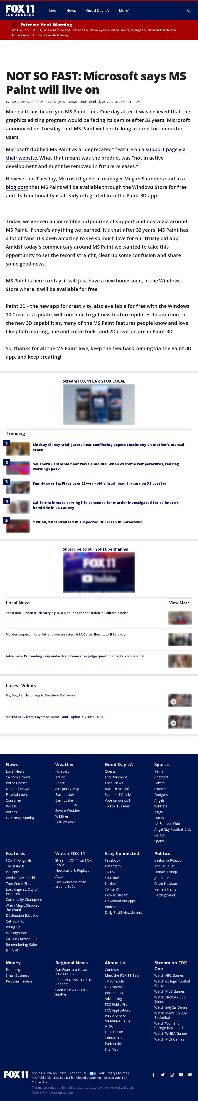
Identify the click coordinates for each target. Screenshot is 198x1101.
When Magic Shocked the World (22, 907)
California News (18, 777)
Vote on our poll (117, 800)
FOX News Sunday (20, 817)
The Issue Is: (15, 866)
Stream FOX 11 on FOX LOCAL (73, 862)
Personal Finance (19, 981)
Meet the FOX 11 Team (123, 975)
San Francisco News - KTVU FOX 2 (72, 971)
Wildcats (160, 806)
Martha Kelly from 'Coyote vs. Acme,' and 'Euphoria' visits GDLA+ (55, 717)
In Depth (12, 872)
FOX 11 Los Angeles (51, 102)
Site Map (112, 1049)
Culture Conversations (23, 938)
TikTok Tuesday (117, 806)
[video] (180, 700)
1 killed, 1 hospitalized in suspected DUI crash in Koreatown (88, 522)
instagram (172, 1075)
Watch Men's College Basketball (170, 1015)
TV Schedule (114, 981)
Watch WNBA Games (171, 1033)
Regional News (71, 963)
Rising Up (13, 927)
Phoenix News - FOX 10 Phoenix (73, 981)
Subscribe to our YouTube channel (95, 549)
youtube (181, 1075)
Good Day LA (119, 764)
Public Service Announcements (117, 1018)
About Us (115, 963)
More (123, 10)
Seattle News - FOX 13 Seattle (73, 992)
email (190, 1075)
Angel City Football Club (172, 829)
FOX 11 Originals (19, 860)
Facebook (112, 860)
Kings (158, 812)
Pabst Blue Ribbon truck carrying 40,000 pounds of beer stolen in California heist (67, 613)
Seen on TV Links (118, 794)
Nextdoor (112, 883)
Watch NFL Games (169, 975)
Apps (59, 876)
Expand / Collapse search (189, 11)
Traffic (60, 777)
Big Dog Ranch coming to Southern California (40, 695)
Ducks (159, 817)
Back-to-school (117, 788)
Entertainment (17, 794)
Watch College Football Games (172, 983)
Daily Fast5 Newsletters (123, 912)
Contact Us (113, 1037)
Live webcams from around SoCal (70, 884)
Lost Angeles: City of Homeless (22, 891)
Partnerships (114, 1043)
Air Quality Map (67, 788)
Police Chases (17, 783)
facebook (153, 1075)
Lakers (159, 783)
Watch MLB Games (169, 991)
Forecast (62, 771)
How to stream (116, 895)
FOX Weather (65, 822)
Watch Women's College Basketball (168, 1025)
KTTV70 (12, 950)
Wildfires (62, 816)
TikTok (110, 872)
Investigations (17, 933)
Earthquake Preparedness (66, 802)
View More (179, 603)
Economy (13, 969)
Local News (18, 603)
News (73, 102)
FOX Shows (114, 987)
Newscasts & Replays (72, 870)
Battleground (164, 895)
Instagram (113, 866)
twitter (163, 1075)
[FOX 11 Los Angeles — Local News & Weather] (22, 10)
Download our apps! (120, 901)
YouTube (112, 877)
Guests (110, 771)
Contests (112, 969)
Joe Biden (161, 877)
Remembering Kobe (21, 944)
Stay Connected (122, 853)
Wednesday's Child (20, 877)
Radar (59, 783)
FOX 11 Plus (114, 1032)
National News (17, 788)
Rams (158, 771)
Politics (11, 812)
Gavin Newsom (166, 883)
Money (13, 963)
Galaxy (159, 835)
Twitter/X (112, 889)
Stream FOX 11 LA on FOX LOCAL (94, 381)
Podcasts (112, 906)
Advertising (113, 998)
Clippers (160, 788)
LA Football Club (167, 823)
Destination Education (23, 915)
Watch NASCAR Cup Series (169, 999)
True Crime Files (18, 883)
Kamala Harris (165, 889)
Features (15, 853)
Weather (64, 764)
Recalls (11, 806)
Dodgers (161, 794)
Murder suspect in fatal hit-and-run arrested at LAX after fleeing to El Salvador (66, 634)
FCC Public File (116, 1004)
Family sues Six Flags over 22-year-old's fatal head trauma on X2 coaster (99, 483)
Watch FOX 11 (70, 853)
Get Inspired (15, 921)
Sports (161, 764)
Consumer (14, 800)
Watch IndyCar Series (170, 1007)
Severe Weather (67, 810)
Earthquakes (65, 794)
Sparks (159, 841)
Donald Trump (165, 872)
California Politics (167, 860)
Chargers (161, 777)
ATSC (109, 1026)
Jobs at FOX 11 (116, 992)
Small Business (17, 975)
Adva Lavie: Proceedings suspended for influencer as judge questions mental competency (75, 656)
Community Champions (24, 899)
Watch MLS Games (169, 1039)
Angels (159, 800)
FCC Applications (118, 1010)
